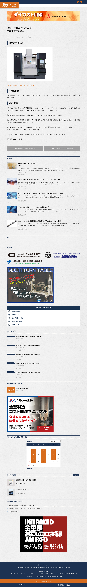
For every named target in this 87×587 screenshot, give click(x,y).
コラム (18, 391)
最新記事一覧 (21, 567)
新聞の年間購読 (16, 311)
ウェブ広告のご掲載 (17, 318)
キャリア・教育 (58, 567)
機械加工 (26, 229)
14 (53, 454)
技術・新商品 (20, 37)
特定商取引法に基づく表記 (56, 576)
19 (43, 458)
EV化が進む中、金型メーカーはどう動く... (28, 363)
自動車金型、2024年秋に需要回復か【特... (28, 354)
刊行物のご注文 (16, 314)
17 (33, 458)
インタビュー (34, 567)
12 (43, 454)
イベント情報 (26, 37)
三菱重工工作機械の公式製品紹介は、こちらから (20, 85)
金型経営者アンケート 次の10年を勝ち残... (29, 337)
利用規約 (32, 573)
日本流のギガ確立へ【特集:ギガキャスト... (29, 372)
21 (53, 458)
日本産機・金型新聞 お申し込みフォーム (68, 573)
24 (33, 461)
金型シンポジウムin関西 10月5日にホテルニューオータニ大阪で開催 (39, 179)
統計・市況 (50, 567)
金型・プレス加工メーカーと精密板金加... (28, 346)
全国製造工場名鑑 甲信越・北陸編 (26, 480)
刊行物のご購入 (31, 576)
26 (43, 461)
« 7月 (30, 468)
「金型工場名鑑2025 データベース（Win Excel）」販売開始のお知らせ (25, 508)
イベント (27, 188)
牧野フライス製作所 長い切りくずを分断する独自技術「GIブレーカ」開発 (41, 193)
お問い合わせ (15, 324)
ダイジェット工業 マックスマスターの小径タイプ (33, 207)
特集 (28, 567)
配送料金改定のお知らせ (14, 511)
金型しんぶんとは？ (22, 388)
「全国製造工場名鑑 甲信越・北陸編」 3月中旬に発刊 (21, 505)
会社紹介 (13, 573)
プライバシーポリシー (22, 573)
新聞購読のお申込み (64, 585)
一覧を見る (76, 475)
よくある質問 (39, 573)
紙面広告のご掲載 (17, 321)
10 (33, 454)
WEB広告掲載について (42, 576)
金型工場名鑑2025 (21, 489)
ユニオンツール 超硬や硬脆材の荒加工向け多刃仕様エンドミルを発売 (39, 221)
